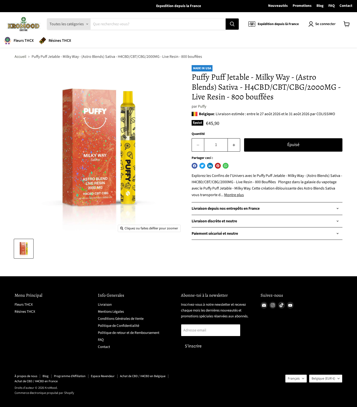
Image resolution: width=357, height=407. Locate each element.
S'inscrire (193, 346)
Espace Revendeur (103, 376)
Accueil (20, 56)
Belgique (323, 378)
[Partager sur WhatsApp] (226, 166)
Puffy (202, 106)
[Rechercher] (232, 24)
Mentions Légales (111, 311)
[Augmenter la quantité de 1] (234, 145)
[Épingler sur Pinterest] (218, 166)
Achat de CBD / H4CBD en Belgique (142, 376)
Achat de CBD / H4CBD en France (36, 381)
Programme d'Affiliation (69, 376)
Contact (346, 5)
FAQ (331, 5)
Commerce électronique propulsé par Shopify (44, 393)
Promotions (302, 5)
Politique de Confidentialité (118, 325)
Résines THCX (60, 40)
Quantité (198, 134)
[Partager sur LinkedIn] (210, 166)
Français (294, 378)
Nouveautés (278, 5)
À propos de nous (26, 376)
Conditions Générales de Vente (121, 318)
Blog (319, 5)
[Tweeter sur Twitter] (202, 166)
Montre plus (234, 195)
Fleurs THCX (24, 40)
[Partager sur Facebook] (194, 166)
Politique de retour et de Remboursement (128, 332)
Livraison (105, 304)
